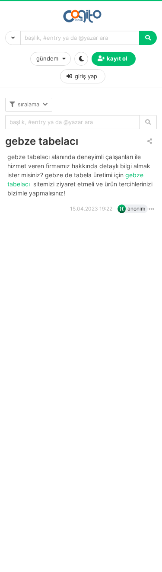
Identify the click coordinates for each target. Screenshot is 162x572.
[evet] (148, 122)
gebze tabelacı (41, 141)
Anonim (136, 208)
